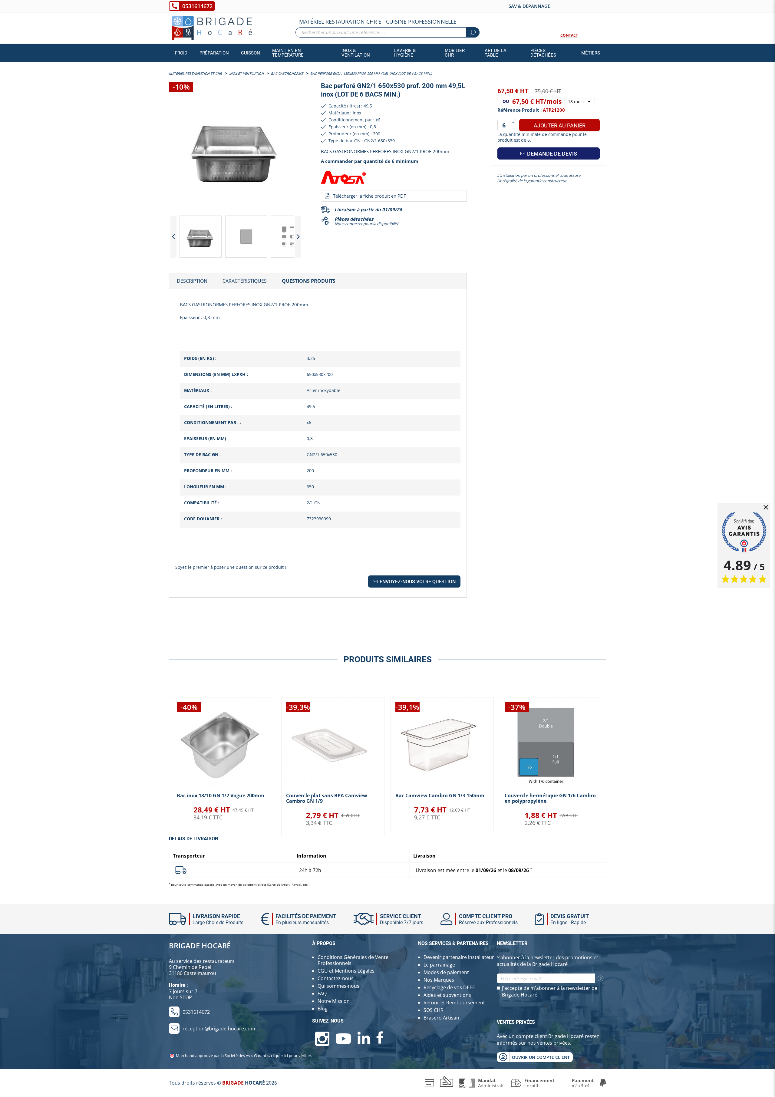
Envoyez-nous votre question (417, 582)
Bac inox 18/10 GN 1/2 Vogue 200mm (220, 795)
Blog (323, 1008)
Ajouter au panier (559, 125)
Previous (173, 237)
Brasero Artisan (441, 1017)
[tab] (192, 281)
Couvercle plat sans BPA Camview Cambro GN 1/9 (326, 798)
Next (298, 237)
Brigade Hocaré (200, 945)
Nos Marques (439, 980)
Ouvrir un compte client (541, 1057)
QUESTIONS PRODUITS (308, 281)
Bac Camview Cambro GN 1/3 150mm (439, 795)
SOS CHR (434, 1010)
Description (192, 281)
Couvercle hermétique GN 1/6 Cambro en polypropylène (550, 798)
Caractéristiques (245, 281)
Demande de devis (551, 153)
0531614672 (197, 6)
